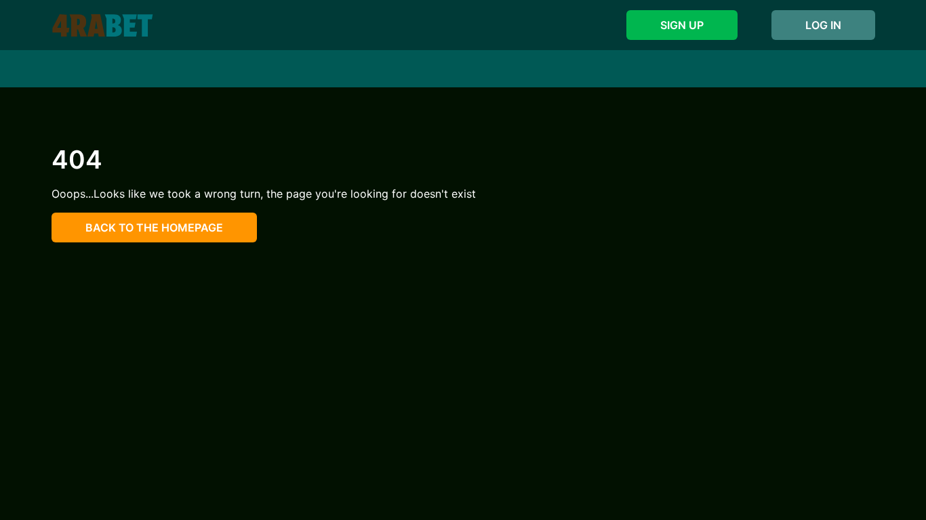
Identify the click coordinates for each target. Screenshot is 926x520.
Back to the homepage (154, 227)
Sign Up (682, 25)
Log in (823, 25)
